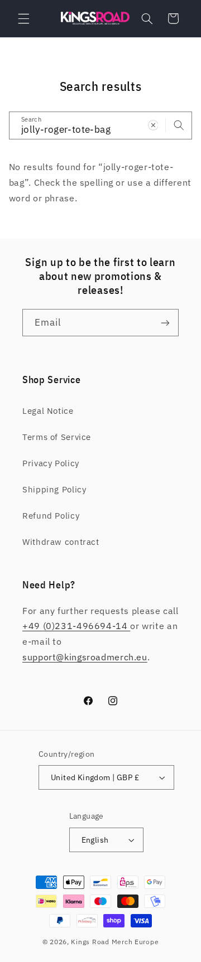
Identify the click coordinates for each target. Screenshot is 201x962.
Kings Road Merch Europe (115, 941)
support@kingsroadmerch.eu (84, 657)
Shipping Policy (54, 489)
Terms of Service (56, 437)
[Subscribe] (165, 322)
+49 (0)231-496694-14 (76, 625)
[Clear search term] (153, 125)
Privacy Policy (50, 463)
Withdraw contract (60, 541)
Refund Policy (50, 515)
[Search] (179, 125)
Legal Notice (48, 410)
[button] (23, 18)
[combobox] (100, 125)
